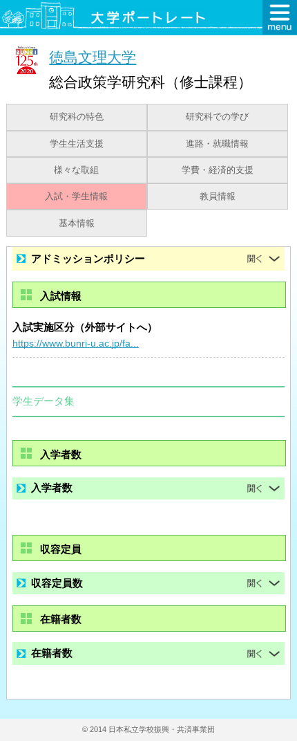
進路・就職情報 (217, 144)
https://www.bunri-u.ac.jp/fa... (75, 343)
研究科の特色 (77, 117)
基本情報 (77, 223)
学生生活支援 (77, 144)
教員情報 (218, 196)
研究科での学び (217, 117)
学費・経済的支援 (217, 170)
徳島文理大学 (92, 57)
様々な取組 (76, 170)
